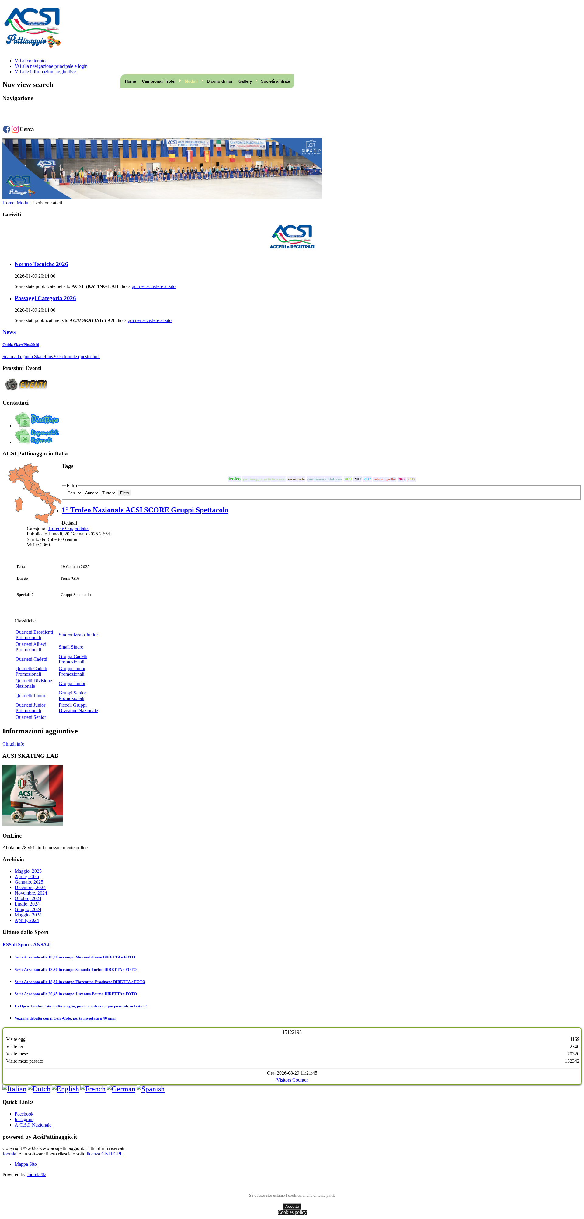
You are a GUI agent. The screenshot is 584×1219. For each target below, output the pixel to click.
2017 (367, 479)
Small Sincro (71, 646)
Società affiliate (275, 81)
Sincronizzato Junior (78, 634)
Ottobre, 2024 (28, 898)
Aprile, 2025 (27, 876)
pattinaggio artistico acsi (264, 479)
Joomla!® (36, 1174)
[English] (65, 1089)
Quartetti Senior (31, 717)
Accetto (292, 1206)
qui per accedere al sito (154, 286)
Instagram (24, 1119)
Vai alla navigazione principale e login (51, 66)
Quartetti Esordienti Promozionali (34, 634)
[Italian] (14, 1089)
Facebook (24, 1114)
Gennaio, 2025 (29, 882)
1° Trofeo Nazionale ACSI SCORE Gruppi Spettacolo (145, 510)
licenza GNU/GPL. (105, 1153)
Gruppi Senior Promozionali (72, 695)
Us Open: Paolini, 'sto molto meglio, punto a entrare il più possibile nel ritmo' (81, 1006)
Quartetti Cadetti (31, 659)
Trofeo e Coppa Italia (68, 528)
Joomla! (10, 1153)
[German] (121, 1089)
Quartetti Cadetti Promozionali (31, 671)
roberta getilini (385, 479)
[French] (93, 1089)
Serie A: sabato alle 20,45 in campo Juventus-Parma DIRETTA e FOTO (76, 994)
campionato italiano (324, 479)
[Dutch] (39, 1089)
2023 (348, 479)
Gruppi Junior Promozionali (72, 671)
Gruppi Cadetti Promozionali (73, 659)
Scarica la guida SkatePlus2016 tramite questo (46, 356)
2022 (401, 479)
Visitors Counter (292, 1079)
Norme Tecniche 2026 (41, 264)
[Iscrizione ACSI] (292, 237)
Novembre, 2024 (31, 892)
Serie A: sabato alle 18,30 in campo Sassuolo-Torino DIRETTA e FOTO (76, 969)
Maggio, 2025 (28, 871)
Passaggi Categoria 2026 (45, 298)
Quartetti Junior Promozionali (30, 707)
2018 (357, 479)
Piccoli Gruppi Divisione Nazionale (78, 707)
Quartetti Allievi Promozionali (31, 647)
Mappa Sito (26, 1164)
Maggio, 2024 (28, 914)
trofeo (234, 478)
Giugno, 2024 (28, 909)
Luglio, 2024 (27, 903)
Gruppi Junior (72, 683)
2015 (411, 479)
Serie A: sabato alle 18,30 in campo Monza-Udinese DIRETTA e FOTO (75, 957)
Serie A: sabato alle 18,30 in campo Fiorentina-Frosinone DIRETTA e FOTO (80, 981)
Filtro (124, 493)
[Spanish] (151, 1089)
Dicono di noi (219, 81)
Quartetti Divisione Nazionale (34, 683)
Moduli (24, 202)
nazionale (296, 479)
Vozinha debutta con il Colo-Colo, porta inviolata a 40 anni (65, 1018)
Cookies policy (292, 1212)
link (96, 356)
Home (130, 81)
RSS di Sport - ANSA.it (26, 944)
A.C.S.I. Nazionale (33, 1124)
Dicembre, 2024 (30, 887)
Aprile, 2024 (27, 920)
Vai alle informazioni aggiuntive (45, 71)
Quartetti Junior (30, 695)
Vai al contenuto (30, 60)
